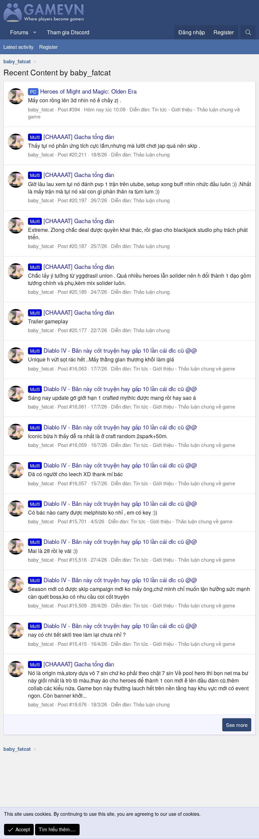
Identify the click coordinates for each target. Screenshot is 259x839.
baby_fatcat (41, 109)
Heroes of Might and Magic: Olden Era (83, 91)
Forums (19, 32)
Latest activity (18, 46)
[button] (34, 32)
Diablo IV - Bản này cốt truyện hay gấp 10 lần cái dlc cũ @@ (113, 350)
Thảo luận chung (151, 154)
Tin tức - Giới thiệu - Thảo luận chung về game (184, 368)
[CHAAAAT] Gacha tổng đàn (72, 136)
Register (48, 46)
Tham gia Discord (68, 32)
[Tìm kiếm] (248, 32)
